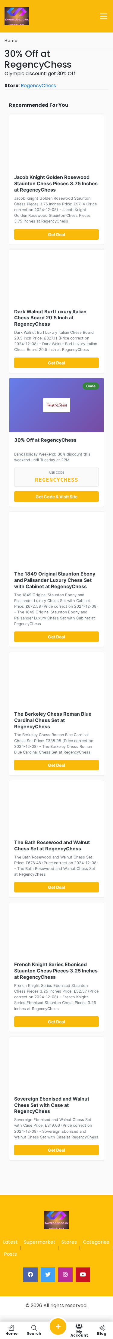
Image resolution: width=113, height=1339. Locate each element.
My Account (79, 1333)
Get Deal (56, 234)
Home (11, 40)
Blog (101, 1333)
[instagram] (65, 1274)
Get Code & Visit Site (56, 496)
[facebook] (30, 1274)
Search (34, 1333)
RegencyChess (38, 85)
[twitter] (48, 1274)
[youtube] (83, 1274)
